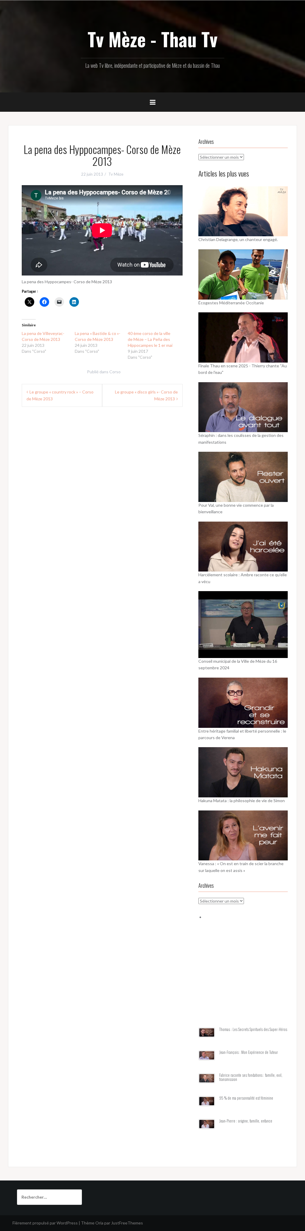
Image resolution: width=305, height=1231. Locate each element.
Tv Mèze (115, 174)
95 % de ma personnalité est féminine (246, 1098)
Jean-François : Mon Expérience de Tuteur (248, 1052)
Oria (99, 1222)
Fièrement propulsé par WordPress (45, 1222)
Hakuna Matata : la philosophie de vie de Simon (241, 800)
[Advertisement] (243, 980)
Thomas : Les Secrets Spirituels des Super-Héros (253, 1029)
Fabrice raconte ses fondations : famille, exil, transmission (250, 1077)
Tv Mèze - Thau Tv (152, 39)
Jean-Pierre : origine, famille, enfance (245, 1121)
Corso (115, 371)
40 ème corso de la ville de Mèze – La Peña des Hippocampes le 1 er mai (150, 339)
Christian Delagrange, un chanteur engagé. (238, 239)
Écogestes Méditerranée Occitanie (231, 302)
